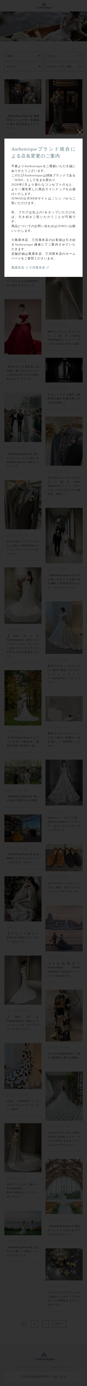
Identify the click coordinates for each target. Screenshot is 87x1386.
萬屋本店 (17, 267)
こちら (57, 198)
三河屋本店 (37, 267)
